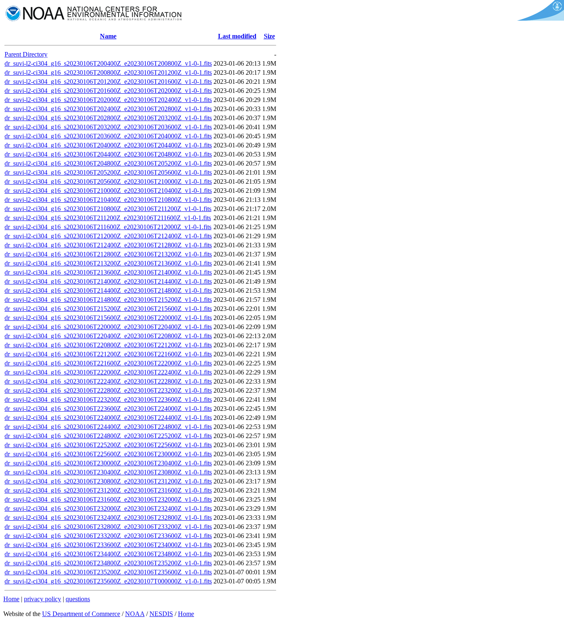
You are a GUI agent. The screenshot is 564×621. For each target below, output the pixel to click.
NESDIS (161, 613)
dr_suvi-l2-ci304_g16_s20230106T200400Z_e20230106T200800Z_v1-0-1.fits (108, 63)
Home (11, 598)
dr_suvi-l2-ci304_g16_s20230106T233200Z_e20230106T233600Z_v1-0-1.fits (108, 535)
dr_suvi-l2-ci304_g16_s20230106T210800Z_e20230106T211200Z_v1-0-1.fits (108, 208)
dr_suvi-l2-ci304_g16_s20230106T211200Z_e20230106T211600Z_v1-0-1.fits (108, 217)
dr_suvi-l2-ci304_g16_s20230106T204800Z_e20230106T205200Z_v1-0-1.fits (108, 163)
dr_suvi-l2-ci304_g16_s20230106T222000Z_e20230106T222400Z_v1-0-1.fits (108, 372)
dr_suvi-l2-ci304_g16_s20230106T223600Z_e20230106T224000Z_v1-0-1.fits (108, 408)
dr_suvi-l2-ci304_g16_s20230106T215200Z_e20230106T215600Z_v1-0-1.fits (108, 308)
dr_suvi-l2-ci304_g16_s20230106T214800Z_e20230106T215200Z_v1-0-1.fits (108, 299)
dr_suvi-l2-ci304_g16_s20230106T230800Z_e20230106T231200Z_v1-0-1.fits (108, 481)
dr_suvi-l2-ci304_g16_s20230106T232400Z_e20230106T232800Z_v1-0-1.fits (108, 517)
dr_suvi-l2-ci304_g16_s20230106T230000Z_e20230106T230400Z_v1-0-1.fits (108, 463)
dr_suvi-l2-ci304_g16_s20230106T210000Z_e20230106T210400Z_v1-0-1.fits (108, 190)
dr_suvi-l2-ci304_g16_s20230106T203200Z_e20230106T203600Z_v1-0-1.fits (108, 126)
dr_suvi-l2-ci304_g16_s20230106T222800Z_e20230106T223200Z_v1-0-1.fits (108, 390)
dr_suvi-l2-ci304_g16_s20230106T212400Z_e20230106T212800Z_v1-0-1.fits (108, 245)
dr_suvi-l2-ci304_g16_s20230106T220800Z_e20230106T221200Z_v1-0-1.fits (108, 344)
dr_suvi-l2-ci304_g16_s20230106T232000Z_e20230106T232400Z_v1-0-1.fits (108, 508)
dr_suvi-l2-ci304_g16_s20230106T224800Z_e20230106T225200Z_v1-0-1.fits (108, 435)
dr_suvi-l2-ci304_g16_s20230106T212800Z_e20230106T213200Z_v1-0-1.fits (108, 254)
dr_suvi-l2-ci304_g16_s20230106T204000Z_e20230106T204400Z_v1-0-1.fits (108, 145)
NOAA (135, 613)
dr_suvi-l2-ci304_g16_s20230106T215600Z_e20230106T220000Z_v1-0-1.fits (108, 317)
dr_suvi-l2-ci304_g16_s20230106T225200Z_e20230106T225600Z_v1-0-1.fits (108, 444)
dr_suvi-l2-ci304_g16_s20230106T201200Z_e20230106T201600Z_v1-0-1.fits (108, 81)
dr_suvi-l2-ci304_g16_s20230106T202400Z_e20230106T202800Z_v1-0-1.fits (108, 108)
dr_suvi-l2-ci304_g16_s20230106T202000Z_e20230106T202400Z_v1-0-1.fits (108, 99)
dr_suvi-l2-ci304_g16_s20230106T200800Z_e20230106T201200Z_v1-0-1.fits (108, 72)
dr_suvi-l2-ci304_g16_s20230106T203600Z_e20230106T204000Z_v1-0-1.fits (108, 136)
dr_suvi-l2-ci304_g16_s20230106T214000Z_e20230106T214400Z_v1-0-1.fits (108, 281)
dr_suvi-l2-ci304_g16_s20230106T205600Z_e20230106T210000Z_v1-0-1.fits (108, 181)
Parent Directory (26, 54)
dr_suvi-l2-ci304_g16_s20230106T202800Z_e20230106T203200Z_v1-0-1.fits (108, 117)
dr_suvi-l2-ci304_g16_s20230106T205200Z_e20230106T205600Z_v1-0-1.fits (108, 172)
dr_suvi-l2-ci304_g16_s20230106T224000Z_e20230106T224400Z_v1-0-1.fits (108, 417)
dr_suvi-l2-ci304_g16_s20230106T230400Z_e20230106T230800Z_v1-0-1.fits (108, 472)
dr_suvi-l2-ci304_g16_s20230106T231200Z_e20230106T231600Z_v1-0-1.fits (108, 490)
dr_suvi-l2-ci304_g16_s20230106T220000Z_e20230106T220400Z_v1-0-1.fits (108, 326)
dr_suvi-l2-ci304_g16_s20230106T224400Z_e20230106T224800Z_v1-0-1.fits (108, 426)
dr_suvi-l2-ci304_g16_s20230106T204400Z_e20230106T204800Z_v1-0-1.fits (108, 154)
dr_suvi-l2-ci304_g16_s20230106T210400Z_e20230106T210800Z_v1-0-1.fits (108, 199)
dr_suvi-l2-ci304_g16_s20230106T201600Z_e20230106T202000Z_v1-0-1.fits (108, 90)
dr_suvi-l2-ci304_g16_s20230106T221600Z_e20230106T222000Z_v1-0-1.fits (108, 363)
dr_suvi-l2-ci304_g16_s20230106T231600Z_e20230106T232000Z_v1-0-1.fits (108, 499)
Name (108, 36)
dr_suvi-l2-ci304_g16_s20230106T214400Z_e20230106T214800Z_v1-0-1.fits (108, 290)
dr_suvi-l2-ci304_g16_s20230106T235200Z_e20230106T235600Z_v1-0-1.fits (108, 572)
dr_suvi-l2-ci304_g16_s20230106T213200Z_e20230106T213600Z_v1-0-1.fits (108, 263)
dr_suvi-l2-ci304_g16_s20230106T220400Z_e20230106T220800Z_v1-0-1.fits (108, 335)
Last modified (237, 36)
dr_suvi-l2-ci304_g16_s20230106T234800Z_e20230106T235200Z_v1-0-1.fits (108, 562)
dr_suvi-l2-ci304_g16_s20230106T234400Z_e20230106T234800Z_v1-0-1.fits (108, 553)
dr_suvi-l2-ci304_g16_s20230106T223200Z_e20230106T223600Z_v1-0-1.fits (108, 399)
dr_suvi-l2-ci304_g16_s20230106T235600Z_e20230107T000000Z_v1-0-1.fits (108, 581)
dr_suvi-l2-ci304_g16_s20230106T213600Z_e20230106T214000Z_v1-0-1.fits (108, 272)
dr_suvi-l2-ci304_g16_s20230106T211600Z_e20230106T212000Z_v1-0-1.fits (108, 226)
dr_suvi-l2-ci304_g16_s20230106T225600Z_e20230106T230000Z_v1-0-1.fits (108, 453)
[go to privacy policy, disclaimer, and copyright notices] (539, 18)
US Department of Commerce (81, 613)
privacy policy (42, 598)
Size (269, 36)
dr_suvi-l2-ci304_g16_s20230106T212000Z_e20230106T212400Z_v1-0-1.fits (108, 235)
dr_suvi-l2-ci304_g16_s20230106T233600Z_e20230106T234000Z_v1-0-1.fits (108, 544)
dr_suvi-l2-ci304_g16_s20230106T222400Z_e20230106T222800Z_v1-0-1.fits (108, 381)
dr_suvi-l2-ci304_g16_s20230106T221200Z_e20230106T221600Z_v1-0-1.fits (108, 354)
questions (78, 598)
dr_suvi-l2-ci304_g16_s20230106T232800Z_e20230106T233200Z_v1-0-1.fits (108, 526)
